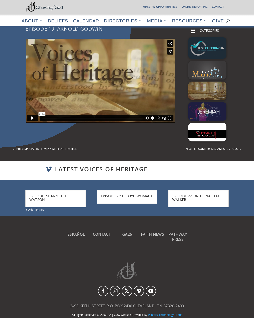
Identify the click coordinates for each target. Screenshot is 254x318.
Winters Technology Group (165, 315)
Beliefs (58, 20)
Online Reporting (195, 7)
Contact (218, 7)
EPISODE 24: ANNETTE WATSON (48, 198)
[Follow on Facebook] (103, 291)
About (30, 20)
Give (218, 20)
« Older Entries (34, 209)
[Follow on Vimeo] (139, 291)
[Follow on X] (127, 291)
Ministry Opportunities (160, 7)
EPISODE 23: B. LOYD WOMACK (126, 196)
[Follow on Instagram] (115, 291)
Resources (187, 20)
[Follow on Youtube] (151, 291)
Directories (120, 20)
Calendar (86, 20)
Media (155, 20)
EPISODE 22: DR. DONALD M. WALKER (196, 198)
